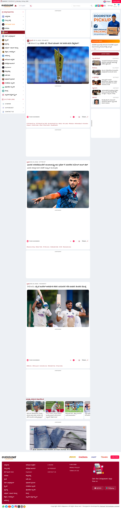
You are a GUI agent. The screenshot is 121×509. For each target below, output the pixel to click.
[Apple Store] (98, 488)
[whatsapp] (3, 506)
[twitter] (18, 506)
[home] (7, 5)
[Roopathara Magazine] (83, 457)
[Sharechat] (24, 506)
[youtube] (9, 506)
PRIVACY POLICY (74, 468)
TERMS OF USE (74, 471)
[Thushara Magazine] (93, 457)
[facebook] (6, 506)
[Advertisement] (58, 24)
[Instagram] (15, 506)
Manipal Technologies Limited (109, 506)
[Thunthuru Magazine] (104, 457)
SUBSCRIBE (116, 1)
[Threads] (21, 506)
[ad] (106, 24)
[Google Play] (110, 488)
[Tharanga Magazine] (72, 457)
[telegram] (12, 506)
